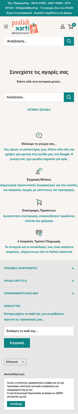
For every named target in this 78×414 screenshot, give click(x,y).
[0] (70, 26)
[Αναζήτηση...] (69, 41)
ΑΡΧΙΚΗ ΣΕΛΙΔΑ (39, 110)
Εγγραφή (17, 343)
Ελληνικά (12, 361)
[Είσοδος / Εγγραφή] (63, 26)
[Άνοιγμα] (6, 26)
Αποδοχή (16, 403)
